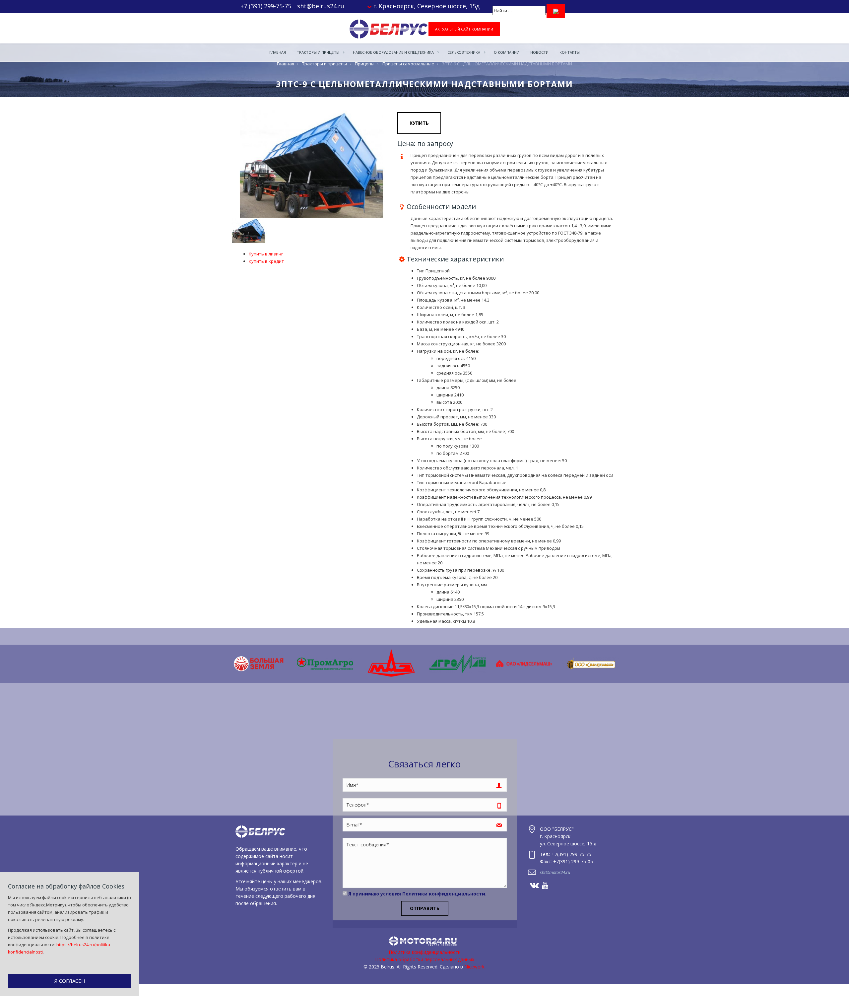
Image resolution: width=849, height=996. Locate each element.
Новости (539, 52)
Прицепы (364, 64)
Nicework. (475, 966)
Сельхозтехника (464, 52)
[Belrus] (388, 29)
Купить (419, 123)
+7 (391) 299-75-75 (265, 6)
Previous (220, 164)
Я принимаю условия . (417, 893)
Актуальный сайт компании (464, 29)
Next (628, 663)
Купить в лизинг (266, 254)
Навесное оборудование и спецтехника (394, 52)
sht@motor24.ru (555, 872)
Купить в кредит (266, 261)
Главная (277, 52)
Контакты (569, 52)
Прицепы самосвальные (408, 64)
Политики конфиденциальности (443, 893)
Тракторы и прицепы (318, 52)
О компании (506, 52)
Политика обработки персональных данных (424, 959)
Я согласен (69, 980)
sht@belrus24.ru (320, 6)
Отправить (424, 908)
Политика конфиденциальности (425, 952)
